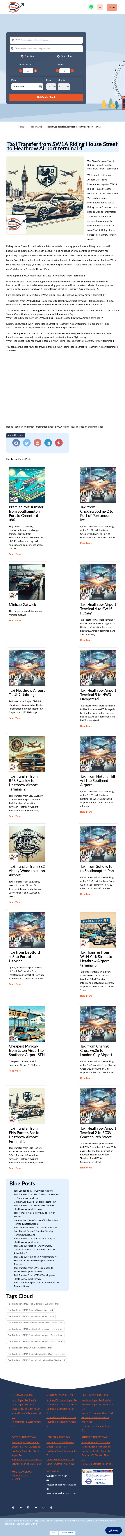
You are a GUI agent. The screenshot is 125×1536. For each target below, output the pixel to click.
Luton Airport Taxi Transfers (24, 1400)
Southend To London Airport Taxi (61, 1400)
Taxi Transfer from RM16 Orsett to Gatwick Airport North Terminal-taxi (36, 1360)
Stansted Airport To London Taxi (96, 1447)
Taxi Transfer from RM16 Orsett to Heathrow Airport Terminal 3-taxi (35, 1329)
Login (112, 7)
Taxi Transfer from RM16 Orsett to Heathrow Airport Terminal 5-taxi (35, 1342)
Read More (15, 554)
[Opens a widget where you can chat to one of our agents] (113, 1530)
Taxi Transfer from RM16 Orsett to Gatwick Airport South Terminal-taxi (36, 1354)
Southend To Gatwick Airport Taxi (62, 1405)
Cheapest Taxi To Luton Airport (26, 1409)
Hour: (49, 80)
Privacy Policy (67, 1533)
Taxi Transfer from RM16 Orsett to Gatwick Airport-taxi (30, 1348)
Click (100, 427)
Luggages (60, 64)
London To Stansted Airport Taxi (96, 1451)
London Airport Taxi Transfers (60, 1443)
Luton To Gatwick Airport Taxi (60, 1464)
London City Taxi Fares (56, 1447)
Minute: (62, 80)
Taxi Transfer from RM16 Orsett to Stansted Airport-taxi (30, 1310)
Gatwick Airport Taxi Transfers (25, 1443)
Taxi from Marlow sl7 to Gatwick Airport (35, 1227)
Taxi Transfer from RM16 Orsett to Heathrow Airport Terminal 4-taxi (35, 1335)
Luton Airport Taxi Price (23, 1405)
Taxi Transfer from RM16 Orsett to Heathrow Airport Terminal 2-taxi (35, 1323)
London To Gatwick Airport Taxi (26, 1447)
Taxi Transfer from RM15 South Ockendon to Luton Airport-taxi (33, 1304)
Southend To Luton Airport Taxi (61, 1418)
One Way (29, 56)
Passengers (25, 64)
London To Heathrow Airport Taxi (97, 1413)
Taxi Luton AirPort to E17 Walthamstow (35, 1257)
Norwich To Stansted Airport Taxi (97, 1464)
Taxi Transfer (36, 127)
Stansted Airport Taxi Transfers (96, 1443)
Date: (14, 80)
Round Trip (66, 56)
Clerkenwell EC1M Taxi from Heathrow (35, 1202)
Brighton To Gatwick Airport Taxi (27, 1460)
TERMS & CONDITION (23, 1472)
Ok (53, 1533)
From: (17, 40)
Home (22, 127)
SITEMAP (16, 1479)
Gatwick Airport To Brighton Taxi (27, 1464)
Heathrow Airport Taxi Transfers (96, 1400)
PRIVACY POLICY (20, 1476)
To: (16, 48)
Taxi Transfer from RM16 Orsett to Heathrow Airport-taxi (31, 1316)
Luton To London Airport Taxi (60, 1460)
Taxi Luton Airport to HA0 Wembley (33, 1246)
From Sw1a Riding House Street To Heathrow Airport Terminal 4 (75, 127)
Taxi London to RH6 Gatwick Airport (33, 1191)
